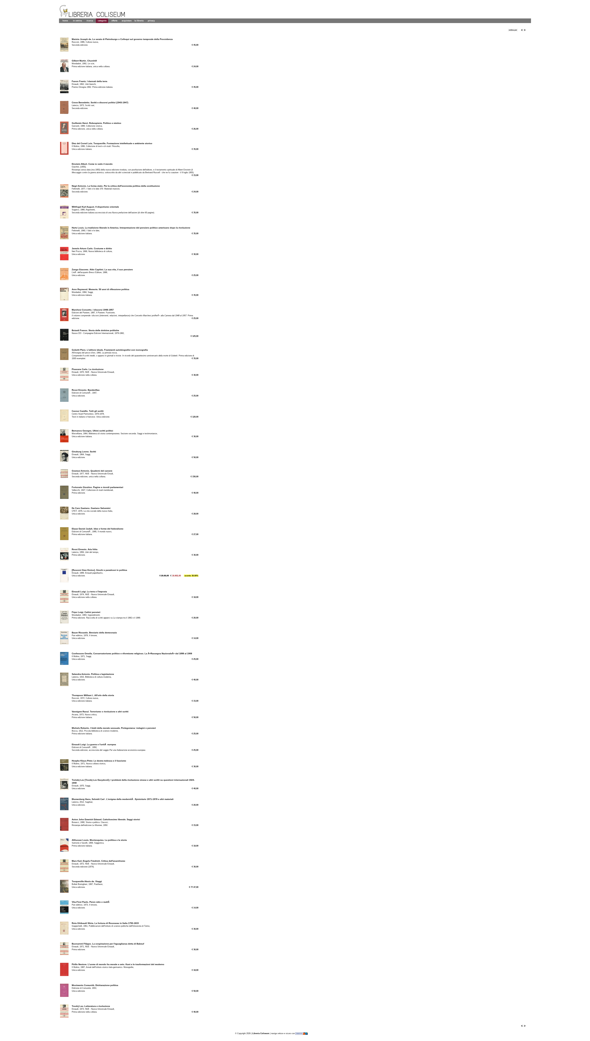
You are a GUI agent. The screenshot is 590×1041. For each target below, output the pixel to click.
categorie (102, 21)
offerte (114, 21)
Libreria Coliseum (260, 1033)
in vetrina (77, 21)
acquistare (127, 21)
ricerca (90, 21)
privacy (151, 21)
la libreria (139, 21)
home (65, 21)
